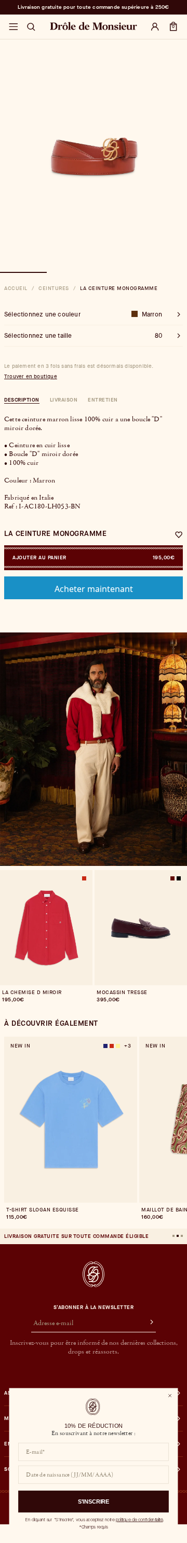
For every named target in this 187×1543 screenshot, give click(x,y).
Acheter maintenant (94, 589)
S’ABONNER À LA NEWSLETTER (94, 1307)
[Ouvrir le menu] (13, 27)
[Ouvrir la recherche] (31, 27)
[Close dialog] (169, 1396)
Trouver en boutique (30, 377)
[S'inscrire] (147, 1323)
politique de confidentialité (139, 1519)
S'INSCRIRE (94, 1501)
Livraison (64, 399)
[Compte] (155, 27)
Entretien (103, 399)
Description (21, 399)
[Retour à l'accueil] (93, 1274)
